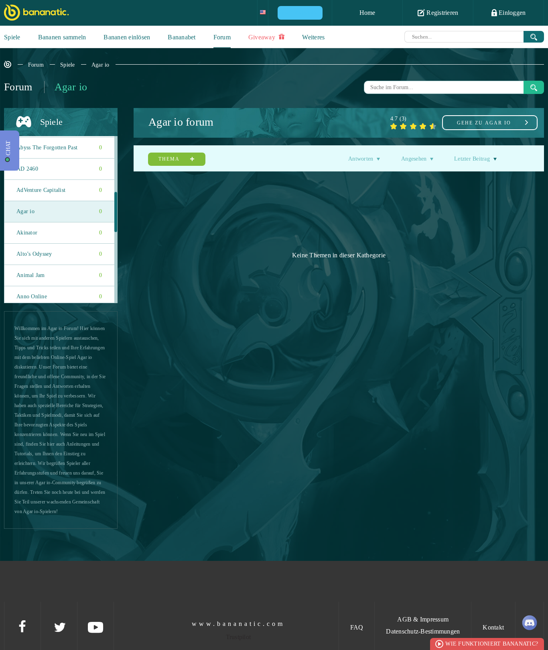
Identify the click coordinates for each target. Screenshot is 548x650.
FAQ (356, 627)
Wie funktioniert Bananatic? (491, 644)
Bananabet (181, 37)
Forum (222, 37)
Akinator (59, 233)
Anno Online (59, 296)
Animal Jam (59, 275)
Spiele (12, 37)
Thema (169, 159)
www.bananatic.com (238, 623)
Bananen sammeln (62, 37)
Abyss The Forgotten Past (59, 148)
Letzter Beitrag (472, 159)
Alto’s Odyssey (59, 254)
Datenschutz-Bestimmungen (423, 631)
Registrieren (441, 12)
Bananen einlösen (127, 37)
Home (367, 12)
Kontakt (493, 627)
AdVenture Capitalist (59, 190)
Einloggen (511, 12)
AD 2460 (59, 169)
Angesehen (413, 159)
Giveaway (262, 37)
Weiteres (313, 37)
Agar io (100, 65)
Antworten (360, 159)
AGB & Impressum (423, 619)
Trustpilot (238, 637)
